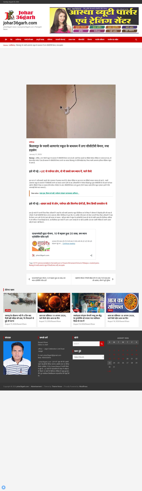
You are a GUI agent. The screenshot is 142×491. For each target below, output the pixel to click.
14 (132, 355)
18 (118, 359)
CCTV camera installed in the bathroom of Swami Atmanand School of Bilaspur (61, 263)
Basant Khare (22, 324)
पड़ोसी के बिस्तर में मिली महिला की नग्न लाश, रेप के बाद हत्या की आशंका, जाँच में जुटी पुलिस (92, 279)
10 (114, 355)
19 (123, 359)
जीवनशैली (81, 40)
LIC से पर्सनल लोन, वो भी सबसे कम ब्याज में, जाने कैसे (66, 171)
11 (118, 355)
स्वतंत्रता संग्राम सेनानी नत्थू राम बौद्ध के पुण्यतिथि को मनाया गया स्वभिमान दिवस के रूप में (87, 318)
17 (114, 359)
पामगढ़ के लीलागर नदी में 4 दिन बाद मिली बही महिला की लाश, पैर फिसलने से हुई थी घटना (19, 318)
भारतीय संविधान (99, 40)
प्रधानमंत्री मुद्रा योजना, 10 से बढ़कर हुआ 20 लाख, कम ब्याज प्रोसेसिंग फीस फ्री (48, 279)
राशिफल (49, 40)
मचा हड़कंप (62, 265)
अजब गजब (71, 40)
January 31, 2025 (35, 154)
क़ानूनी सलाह (40, 40)
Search (102, 343)
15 (136, 355)
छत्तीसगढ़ (18, 40)
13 (127, 355)
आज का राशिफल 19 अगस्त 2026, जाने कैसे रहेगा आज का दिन (52, 317)
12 (123, 355)
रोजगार (90, 40)
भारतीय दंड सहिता (113, 40)
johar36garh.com (20, 23)
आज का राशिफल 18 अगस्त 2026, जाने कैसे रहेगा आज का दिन (121, 317)
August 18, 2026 (79, 324)
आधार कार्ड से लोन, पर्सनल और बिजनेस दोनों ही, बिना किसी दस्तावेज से (74, 203)
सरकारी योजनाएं (60, 40)
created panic (94, 263)
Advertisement (36, 386)
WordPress (83, 386)
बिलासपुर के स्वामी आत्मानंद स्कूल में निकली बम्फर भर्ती (43, 265)
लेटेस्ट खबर (9, 289)
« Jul (109, 371)
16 (109, 359)
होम (6, 40)
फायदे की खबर (28, 40)
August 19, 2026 (10, 324)
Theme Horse (57, 386)
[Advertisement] (70, 68)
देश (11, 40)
